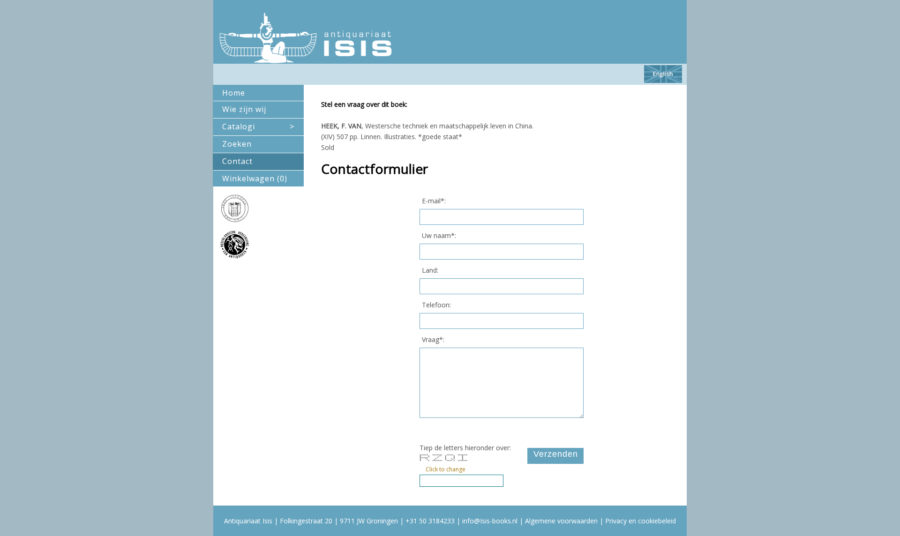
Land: (430, 270)
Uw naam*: (439, 235)
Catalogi (258, 126)
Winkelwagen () (254, 178)
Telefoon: (436, 304)
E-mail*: (434, 200)
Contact (237, 161)
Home (233, 93)
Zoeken (237, 144)
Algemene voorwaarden (561, 520)
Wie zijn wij (244, 109)
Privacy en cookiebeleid (640, 520)
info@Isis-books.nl (490, 520)
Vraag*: (433, 339)
